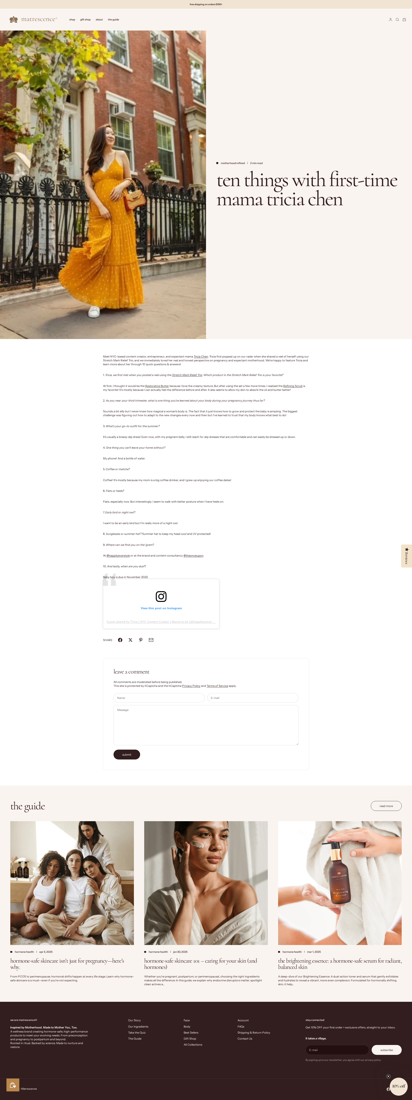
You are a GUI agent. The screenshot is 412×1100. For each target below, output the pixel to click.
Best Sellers (191, 1032)
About (99, 19)
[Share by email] (151, 640)
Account (243, 1020)
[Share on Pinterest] (140, 640)
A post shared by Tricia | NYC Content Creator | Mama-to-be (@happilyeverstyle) (161, 621)
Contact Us (245, 1038)
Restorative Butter (157, 386)
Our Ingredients (138, 1026)
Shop (72, 19)
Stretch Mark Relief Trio (187, 375)
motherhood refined (233, 163)
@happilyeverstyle (118, 555)
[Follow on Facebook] (388, 1089)
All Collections (193, 1044)
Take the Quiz (136, 1032)
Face (187, 1020)
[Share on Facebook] (120, 640)
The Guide (113, 19)
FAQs (241, 1026)
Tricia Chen (201, 356)
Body (187, 1026)
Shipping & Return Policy (254, 1032)
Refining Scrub (293, 386)
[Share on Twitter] (130, 640)
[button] (399, 1087)
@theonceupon (193, 555)
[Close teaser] (388, 1076)
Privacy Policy (191, 685)
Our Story (134, 1020)
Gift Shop (85, 19)
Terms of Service (217, 685)
